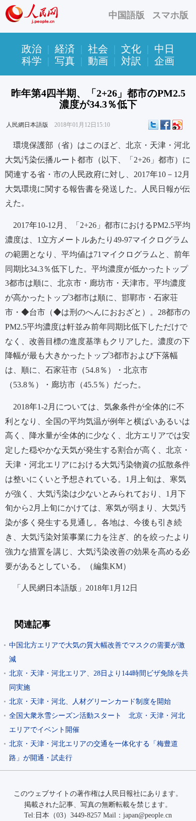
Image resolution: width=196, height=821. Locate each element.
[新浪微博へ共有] (177, 125)
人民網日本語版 (27, 124)
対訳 (131, 60)
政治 (32, 48)
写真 (65, 60)
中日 (164, 48)
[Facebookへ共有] (165, 125)
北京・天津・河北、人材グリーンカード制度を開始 (90, 701)
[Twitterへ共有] (153, 125)
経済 (65, 48)
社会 (98, 48)
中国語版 (127, 15)
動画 (98, 60)
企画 (164, 60)
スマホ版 (170, 15)
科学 (32, 60)
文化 (131, 48)
